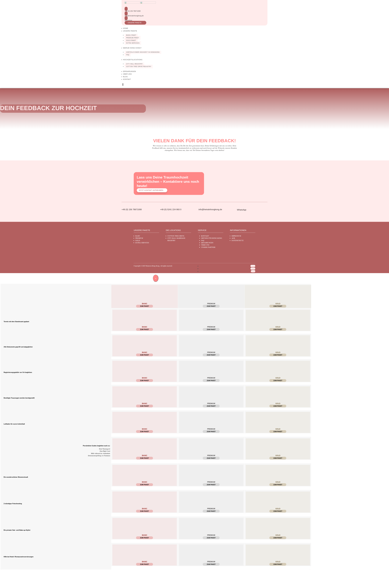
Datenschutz (238, 240)
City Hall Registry (134, 64)
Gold (137, 240)
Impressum (236, 236)
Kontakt (127, 79)
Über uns (127, 74)
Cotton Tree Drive (175, 236)
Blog (125, 77)
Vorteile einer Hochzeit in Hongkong (143, 52)
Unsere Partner (208, 247)
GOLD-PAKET (131, 40)
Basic (137, 236)
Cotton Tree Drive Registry (138, 66)
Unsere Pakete (135, 23)
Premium (139, 238)
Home (125, 28)
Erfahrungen (129, 71)
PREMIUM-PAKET (132, 38)
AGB (233, 238)
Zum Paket (144, 306)
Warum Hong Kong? (132, 48)
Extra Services (132, 43)
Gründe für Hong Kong (211, 238)
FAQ (127, 55)
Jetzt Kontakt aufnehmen (151, 190)
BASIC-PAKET (131, 35)
